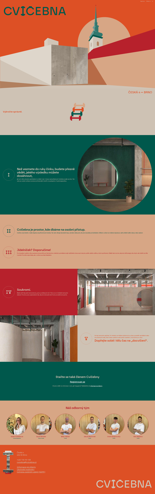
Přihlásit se (148, 1)
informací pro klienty (96, 386)
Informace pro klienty (26, 467)
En (152, 1)
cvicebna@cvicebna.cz (27, 462)
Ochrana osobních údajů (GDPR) (31, 472)
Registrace (142, 1)
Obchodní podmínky (25, 470)
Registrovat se (77, 382)
